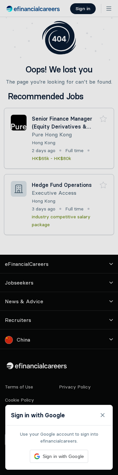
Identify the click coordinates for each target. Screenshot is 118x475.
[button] (59, 237)
